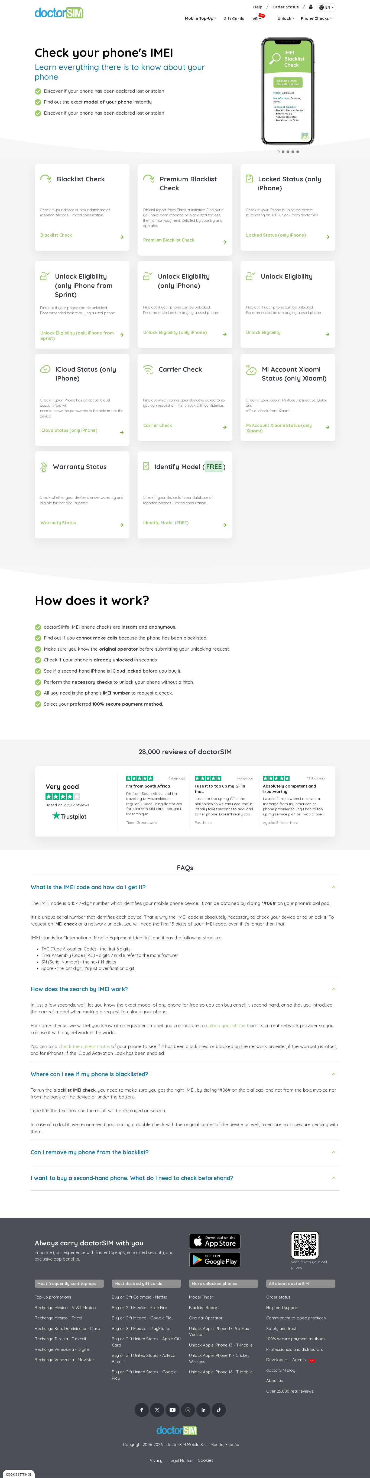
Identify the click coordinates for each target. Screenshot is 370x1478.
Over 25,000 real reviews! (290, 1391)
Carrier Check (180, 369)
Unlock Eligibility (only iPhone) (184, 281)
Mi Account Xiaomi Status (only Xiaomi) (294, 374)
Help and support (282, 1307)
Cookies (205, 1460)
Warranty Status (80, 466)
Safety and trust (281, 1328)
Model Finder (201, 1297)
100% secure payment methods (296, 1338)
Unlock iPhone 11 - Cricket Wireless (219, 1358)
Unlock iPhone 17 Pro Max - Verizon (220, 1331)
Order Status (285, 6)
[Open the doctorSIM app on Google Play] (215, 1259)
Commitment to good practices (296, 1317)
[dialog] (19, 1474)
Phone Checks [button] (315, 18)
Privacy (155, 1460)
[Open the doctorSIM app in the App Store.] (215, 1241)
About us (274, 1380)
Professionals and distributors (294, 1349)
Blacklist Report (204, 1307)
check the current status (84, 1046)
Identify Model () (190, 466)
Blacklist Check (81, 179)
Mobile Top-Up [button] (199, 18)
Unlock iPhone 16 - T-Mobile (221, 1371)
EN (327, 7)
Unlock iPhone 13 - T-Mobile (221, 1345)
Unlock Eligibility (287, 276)
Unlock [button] (284, 18)
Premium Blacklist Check (188, 183)
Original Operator (206, 1317)
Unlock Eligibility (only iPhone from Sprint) (84, 285)
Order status (278, 1297)
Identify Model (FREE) (166, 522)
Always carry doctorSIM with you (89, 1243)
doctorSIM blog (281, 1370)
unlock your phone (226, 1025)
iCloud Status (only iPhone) (86, 374)
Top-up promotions (53, 1297)
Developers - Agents (289, 1359)
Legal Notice (180, 1460)
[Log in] (311, 7)
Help (257, 6)
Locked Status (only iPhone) (290, 183)
